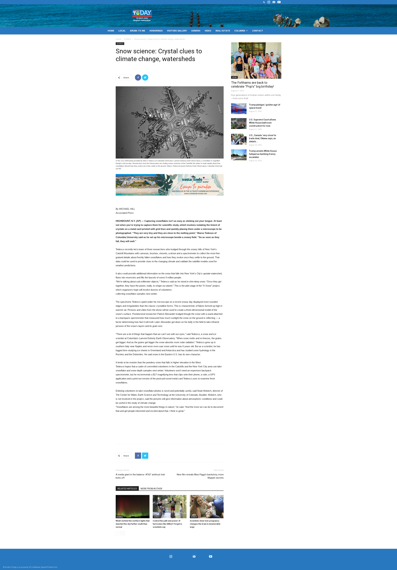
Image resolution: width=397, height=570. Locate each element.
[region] (170, 185)
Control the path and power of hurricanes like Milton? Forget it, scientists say (167, 524)
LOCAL (122, 30)
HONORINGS (156, 30)
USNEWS (195, 30)
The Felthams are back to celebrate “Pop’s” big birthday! (252, 84)
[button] (264, 2)
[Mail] (274, 2)
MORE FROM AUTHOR (151, 488)
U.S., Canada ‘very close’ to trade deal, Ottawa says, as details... (262, 138)
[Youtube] (279, 2)
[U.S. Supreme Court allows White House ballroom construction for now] (239, 123)
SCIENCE (127, 39)
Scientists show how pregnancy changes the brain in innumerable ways (205, 524)
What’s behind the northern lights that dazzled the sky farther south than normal (132, 524)
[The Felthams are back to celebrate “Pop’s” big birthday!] (256, 60)
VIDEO (208, 30)
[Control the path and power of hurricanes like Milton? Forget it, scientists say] (170, 506)
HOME (111, 30)
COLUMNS (239, 30)
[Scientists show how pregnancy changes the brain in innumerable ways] (207, 506)
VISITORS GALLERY (177, 30)
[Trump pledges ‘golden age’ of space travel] (239, 108)
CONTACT (257, 30)
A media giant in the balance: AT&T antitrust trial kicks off (140, 476)
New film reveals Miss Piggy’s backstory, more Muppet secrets (200, 476)
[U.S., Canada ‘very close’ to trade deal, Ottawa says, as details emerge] (239, 139)
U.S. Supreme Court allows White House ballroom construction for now (262, 122)
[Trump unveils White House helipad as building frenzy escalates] (239, 154)
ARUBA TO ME (137, 30)
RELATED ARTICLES (127, 488)
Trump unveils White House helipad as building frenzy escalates (263, 154)
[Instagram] (268, 2)
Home (118, 39)
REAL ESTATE (223, 30)
